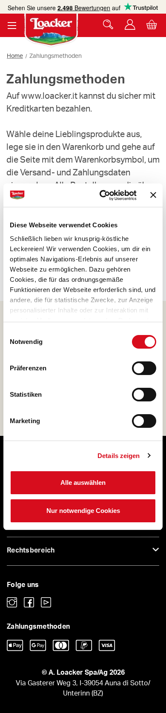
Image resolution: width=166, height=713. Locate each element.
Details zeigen (118, 455)
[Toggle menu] (11, 25)
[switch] (144, 368)
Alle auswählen (83, 482)
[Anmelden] (130, 24)
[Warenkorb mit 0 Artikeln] (151, 24)
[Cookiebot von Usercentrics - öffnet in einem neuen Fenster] (102, 195)
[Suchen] (108, 24)
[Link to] (12, 602)
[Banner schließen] (153, 195)
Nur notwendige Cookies (83, 510)
